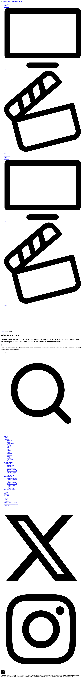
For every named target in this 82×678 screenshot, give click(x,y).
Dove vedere (10, 443)
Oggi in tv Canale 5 (12, 484)
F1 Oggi (9, 445)
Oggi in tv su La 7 (11, 486)
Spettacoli (9, 440)
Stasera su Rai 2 (11, 466)
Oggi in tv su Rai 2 (12, 479)
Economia (9, 453)
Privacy (6, 498)
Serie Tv (9, 449)
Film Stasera (7, 4)
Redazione (6, 495)
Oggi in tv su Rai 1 (12, 478)
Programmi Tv (7, 5)
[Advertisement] (41, 318)
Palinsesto (6, 7)
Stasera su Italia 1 (11, 472)
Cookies (6, 499)
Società (9, 446)
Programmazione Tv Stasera (11, 504)
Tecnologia (10, 460)
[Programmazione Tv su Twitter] (41, 588)
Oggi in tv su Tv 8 (11, 488)
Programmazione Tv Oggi (10, 502)
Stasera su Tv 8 (11, 475)
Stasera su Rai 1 (11, 465)
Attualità (9, 450)
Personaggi (10, 459)
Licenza (6, 492)
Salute (8, 456)
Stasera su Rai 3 (11, 468)
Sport (8, 442)
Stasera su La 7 (11, 473)
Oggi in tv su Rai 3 (12, 481)
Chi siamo (6, 494)
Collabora (6, 505)
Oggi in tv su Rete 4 (12, 482)
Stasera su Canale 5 (12, 471)
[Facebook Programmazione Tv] (3, 673)
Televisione (10, 447)
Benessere (9, 455)
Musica (9, 458)
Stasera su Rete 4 (11, 469)
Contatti (6, 496)
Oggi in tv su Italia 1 (12, 485)
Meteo (8, 452)
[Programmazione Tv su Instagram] (41, 669)
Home (2, 331)
